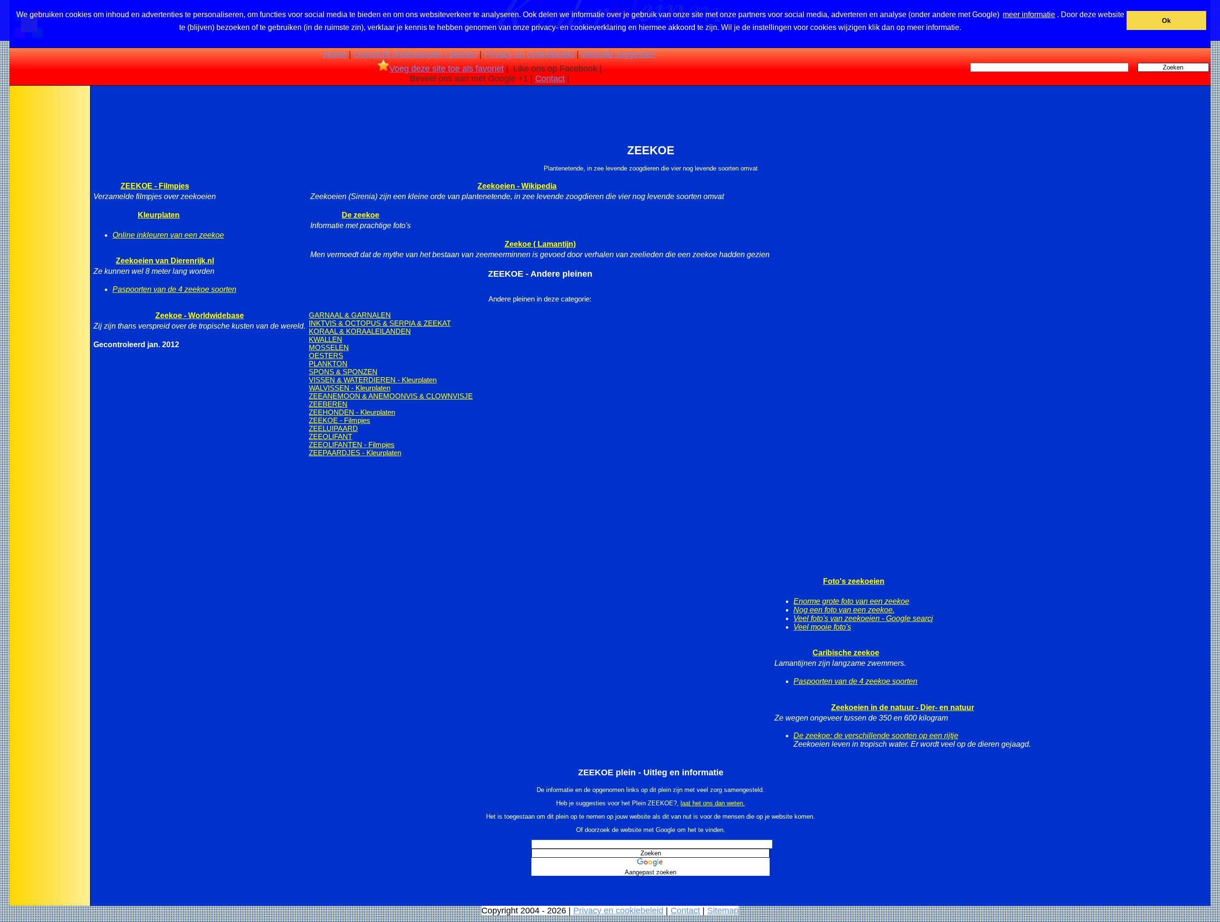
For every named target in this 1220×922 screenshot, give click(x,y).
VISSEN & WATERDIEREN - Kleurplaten (373, 380)
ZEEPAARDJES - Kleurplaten (355, 453)
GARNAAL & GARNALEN (350, 315)
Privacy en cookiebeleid (529, 54)
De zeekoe (360, 215)
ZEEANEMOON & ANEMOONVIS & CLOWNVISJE (391, 396)
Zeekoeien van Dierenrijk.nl (165, 261)
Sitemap (723, 910)
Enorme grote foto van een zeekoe (851, 601)
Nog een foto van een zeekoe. (844, 610)
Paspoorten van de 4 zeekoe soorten (174, 289)
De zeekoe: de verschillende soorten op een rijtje (875, 736)
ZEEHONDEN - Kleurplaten (352, 412)
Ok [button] (1166, 20)
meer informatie (1029, 14)
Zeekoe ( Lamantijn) (540, 244)
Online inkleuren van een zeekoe (168, 235)
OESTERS (326, 355)
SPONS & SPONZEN (343, 372)
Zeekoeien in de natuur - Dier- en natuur (902, 707)
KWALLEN (325, 339)
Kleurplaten (159, 215)
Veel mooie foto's (822, 627)
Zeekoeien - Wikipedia (517, 186)
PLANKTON (328, 364)
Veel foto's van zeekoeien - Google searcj (863, 618)
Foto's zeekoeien (853, 581)
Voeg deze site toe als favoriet (446, 68)
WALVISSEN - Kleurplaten (349, 388)
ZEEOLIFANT (330, 436)
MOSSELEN (329, 347)
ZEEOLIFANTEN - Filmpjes (352, 445)
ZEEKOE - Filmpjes (155, 186)
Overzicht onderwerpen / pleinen (415, 54)
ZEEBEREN (328, 404)
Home (335, 54)
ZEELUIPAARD (333, 428)
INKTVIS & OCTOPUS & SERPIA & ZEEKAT (380, 323)
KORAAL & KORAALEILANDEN (360, 331)
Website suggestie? (618, 54)
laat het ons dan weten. (713, 803)
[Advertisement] (49, 238)
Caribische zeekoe (846, 653)
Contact (550, 78)
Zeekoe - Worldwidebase (199, 315)
